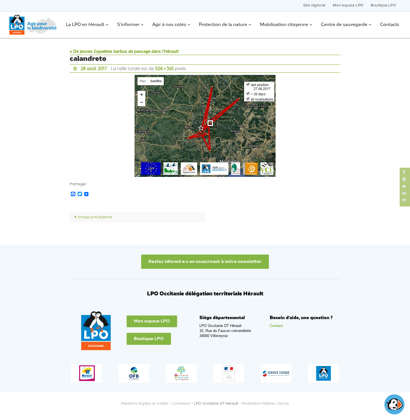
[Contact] (404, 200)
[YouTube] (404, 186)
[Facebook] (404, 172)
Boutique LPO (383, 5)
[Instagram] (404, 179)
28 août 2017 (94, 68)
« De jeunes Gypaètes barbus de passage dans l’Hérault (124, 52)
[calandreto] (205, 126)
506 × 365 (164, 68)
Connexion (181, 403)
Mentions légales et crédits (144, 403)
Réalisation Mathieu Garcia (265, 403)
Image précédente (95, 216)
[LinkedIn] (404, 193)
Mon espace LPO (348, 5)
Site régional (314, 5)
